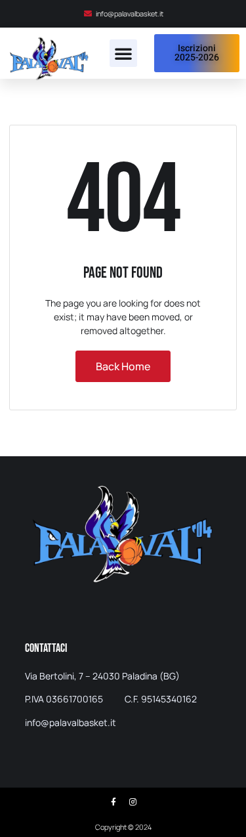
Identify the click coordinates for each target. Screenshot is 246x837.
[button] (123, 53)
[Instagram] (132, 802)
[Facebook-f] (113, 802)
